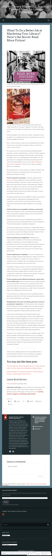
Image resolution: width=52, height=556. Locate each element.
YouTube (40, 392)
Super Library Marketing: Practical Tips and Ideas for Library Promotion (26, 9)
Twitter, (9, 394)
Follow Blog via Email (9, 490)
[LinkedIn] (3, 514)
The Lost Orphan (12, 383)
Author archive (10, 451)
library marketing (39, 420)
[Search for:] (26, 524)
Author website (13, 451)
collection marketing (41, 417)
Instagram (15, 394)
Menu (3, 20)
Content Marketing (40, 418)
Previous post (39, 426)
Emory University (12, 180)
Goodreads (23, 394)
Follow (6, 502)
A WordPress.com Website (26, 550)
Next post (37, 429)
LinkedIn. (33, 394)
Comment (40, 476)
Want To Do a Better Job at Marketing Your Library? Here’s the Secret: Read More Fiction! (24, 35)
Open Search (48, 20)
